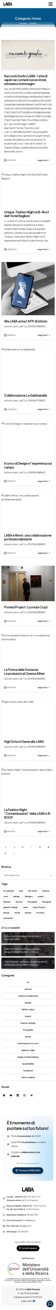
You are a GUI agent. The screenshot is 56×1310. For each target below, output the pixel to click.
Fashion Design (28, 1023)
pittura (28, 913)
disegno (29, 896)
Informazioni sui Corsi (28, 1043)
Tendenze (28, 1070)
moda (17, 913)
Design (28, 1003)
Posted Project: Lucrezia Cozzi (26, 607)
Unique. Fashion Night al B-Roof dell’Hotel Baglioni (26, 214)
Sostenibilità (28, 1064)
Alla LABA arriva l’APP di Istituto (25, 321)
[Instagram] (24, 1095)
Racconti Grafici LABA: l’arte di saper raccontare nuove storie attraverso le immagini (25, 80)
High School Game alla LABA (24, 741)
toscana (40, 913)
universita (8, 918)
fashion (7, 902)
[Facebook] (4, 1095)
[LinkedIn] (17, 1095)
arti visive (32, 891)
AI (28, 982)
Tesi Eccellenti (28, 1077)
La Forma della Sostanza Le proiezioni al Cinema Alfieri (24, 671)
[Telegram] (31, 1095)
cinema (45, 891)
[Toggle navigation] (50, 4)
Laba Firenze (39, 907)
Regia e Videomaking (28, 1057)
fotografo (46, 902)
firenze (19, 902)
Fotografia (28, 1030)
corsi (5, 896)
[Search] (51, 875)
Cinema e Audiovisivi (28, 996)
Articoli (28, 989)
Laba (25, 907)
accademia (8, 891)
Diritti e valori (28, 1009)
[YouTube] (11, 1095)
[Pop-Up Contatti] (49, 1303)
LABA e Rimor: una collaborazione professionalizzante (28, 537)
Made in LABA (28, 1050)
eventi (41, 896)
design (16, 896)
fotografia (32, 902)
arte (21, 891)
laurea (6, 913)
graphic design (10, 907)
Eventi (28, 1016)
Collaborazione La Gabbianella (25, 395)
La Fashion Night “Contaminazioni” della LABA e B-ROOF (28, 813)
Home (23, 23)
